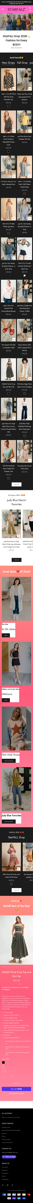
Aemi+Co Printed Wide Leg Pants (8, 225)
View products (8, 761)
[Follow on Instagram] (7, 1185)
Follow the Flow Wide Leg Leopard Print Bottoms (24, 97)
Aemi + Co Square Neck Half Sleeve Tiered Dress (24, 184)
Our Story (5, 1167)
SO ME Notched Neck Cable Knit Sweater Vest (8, 469)
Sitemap (4, 1170)
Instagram (5, 1179)
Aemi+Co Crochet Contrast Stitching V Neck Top (24, 266)
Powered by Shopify (21, 1190)
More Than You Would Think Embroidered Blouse (8, 308)
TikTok (4, 1176)
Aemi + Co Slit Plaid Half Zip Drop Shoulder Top (8, 97)
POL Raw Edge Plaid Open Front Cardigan (24, 385)
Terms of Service (7, 1142)
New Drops (8, 63)
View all (16, 484)
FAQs (3, 1136)
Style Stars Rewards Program (11, 1130)
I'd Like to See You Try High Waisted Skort (8, 183)
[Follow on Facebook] (3, 1185)
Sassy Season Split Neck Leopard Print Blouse (24, 348)
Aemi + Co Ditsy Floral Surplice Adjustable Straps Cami (8, 140)
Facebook (5, 1173)
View (5, 635)
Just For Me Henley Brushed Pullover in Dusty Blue (8, 266)
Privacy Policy (6, 1139)
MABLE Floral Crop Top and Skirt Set (8, 385)
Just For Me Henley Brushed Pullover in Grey (24, 227)
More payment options (16, 1093)
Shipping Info (6, 1127)
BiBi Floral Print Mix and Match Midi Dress (11, 875)
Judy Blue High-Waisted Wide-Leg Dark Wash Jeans (24, 426)
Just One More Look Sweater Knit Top (24, 137)
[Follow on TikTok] (12, 1185)
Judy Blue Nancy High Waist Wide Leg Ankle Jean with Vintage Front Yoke (11, 544)
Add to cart (16, 1083)
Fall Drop (22, 63)
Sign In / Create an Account (11, 1117)
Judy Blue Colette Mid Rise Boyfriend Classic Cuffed (24, 308)
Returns (4, 1133)
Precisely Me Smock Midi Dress (25, 467)
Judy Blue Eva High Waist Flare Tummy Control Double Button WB (8, 427)
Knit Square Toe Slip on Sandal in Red (8, 346)
